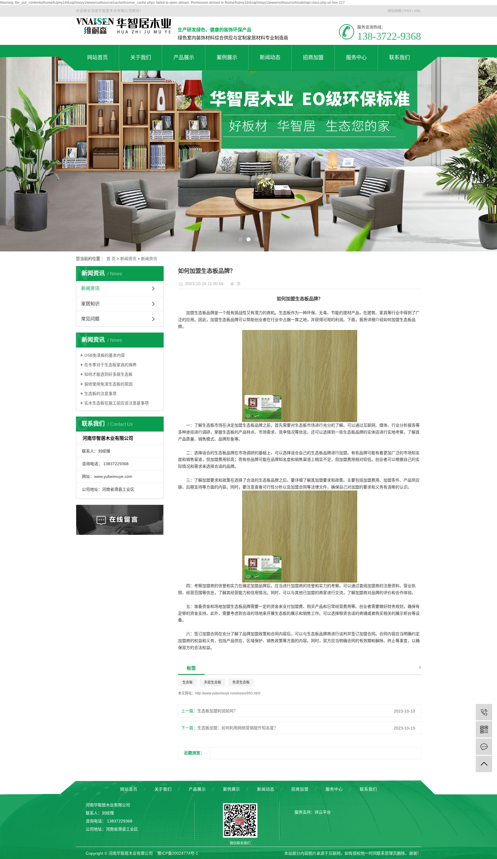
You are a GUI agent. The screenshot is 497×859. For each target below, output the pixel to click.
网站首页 (128, 789)
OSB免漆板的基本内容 (104, 355)
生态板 (187, 682)
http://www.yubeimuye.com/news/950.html (227, 693)
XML (417, 11)
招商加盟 (300, 789)
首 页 (111, 258)
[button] (240, 239)
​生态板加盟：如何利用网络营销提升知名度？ (237, 728)
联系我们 (368, 789)
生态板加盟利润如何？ (217, 711)
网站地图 (395, 11)
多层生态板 (212, 682)
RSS (407, 11)
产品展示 (197, 789)
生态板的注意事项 (100, 393)
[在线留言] (484, 746)
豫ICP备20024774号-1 (177, 853)
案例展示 (231, 789)
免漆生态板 (241, 682)
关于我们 (163, 789)
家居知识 (90, 303)
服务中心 (334, 789)
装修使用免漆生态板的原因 (108, 384)
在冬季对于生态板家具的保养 (110, 364)
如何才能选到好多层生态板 (108, 374)
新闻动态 (265, 789)
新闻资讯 (128, 258)
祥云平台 (323, 812)
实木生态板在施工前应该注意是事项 (116, 403)
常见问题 (90, 318)
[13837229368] (484, 712)
